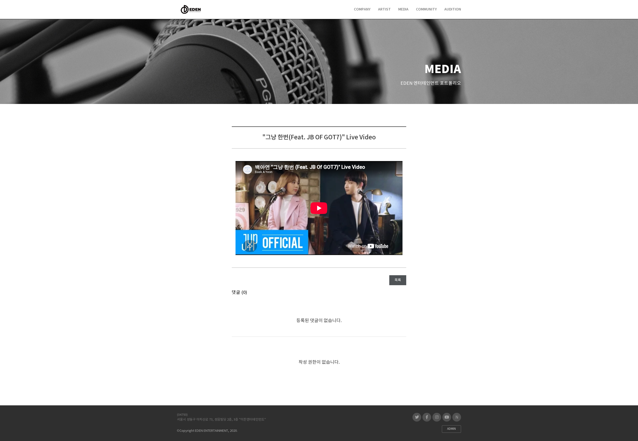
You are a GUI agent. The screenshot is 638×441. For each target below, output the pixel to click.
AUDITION (452, 9)
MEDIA (403, 9)
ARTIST (384, 9)
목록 (398, 280)
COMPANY (362, 9)
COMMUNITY (426, 9)
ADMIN (451, 429)
